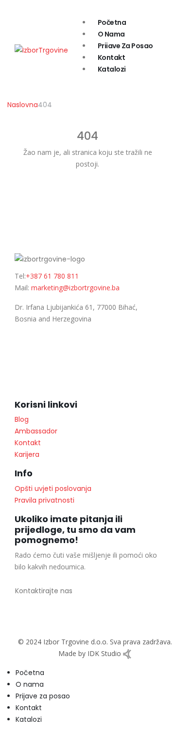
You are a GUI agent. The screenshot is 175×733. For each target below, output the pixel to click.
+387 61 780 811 (52, 276)
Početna (112, 22)
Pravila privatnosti (44, 500)
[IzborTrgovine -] (41, 49)
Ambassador (36, 431)
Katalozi (112, 69)
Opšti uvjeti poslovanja (53, 488)
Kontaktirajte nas (43, 591)
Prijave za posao (125, 46)
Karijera (27, 454)
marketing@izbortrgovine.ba (75, 287)
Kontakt (111, 57)
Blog (22, 419)
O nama (111, 34)
